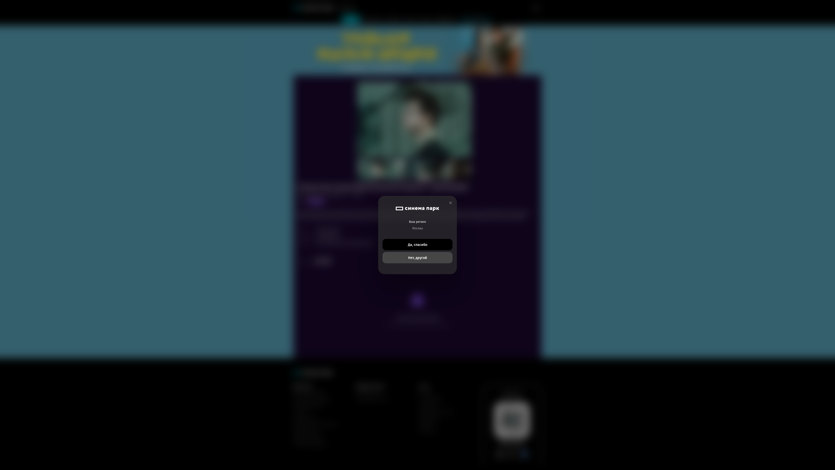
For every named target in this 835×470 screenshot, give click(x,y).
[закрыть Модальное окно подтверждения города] (450, 203)
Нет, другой (417, 258)
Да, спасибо (417, 245)
